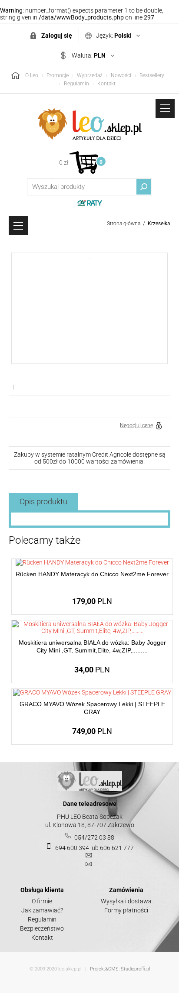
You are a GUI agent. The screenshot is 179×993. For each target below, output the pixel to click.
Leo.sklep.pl (89, 124)
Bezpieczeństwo (42, 928)
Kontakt (106, 84)
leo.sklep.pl (69, 969)
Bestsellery (151, 75)
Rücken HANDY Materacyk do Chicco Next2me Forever (92, 574)
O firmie (42, 901)
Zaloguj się (56, 35)
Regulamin (76, 84)
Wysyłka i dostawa (126, 901)
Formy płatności (126, 910)
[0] (84, 162)
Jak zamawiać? (42, 910)
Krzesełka (159, 224)
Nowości (121, 75)
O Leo (31, 75)
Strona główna (123, 224)
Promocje (57, 75)
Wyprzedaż (90, 75)
